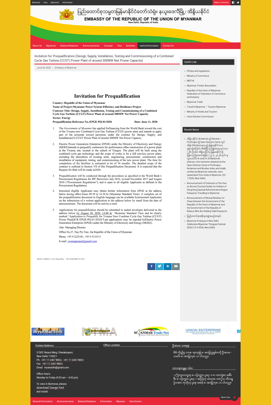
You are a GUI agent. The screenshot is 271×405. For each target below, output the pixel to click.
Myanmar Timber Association (201, 85)
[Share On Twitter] (159, 266)
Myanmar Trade (195, 102)
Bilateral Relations (69, 45)
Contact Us (168, 45)
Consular (108, 45)
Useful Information (149, 45)
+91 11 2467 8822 (51, 359)
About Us (37, 45)
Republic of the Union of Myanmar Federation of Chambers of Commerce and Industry (206, 93)
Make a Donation (221, 2)
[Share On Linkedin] (168, 266)
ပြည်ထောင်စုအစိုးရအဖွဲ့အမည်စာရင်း (204, 216)
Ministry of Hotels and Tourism (202, 111)
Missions (36, 2)
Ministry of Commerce (198, 76)
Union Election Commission (200, 116)
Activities (130, 45)
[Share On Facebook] (151, 266)
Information (67, 2)
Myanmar (55, 2)
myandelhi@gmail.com (56, 367)
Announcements (91, 45)
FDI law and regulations (198, 71)
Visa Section (135, 401)
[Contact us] (176, 266)
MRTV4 (190, 80)
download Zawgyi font (50, 387)
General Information (43, 401)
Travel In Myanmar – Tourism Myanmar (206, 107)
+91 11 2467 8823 (74, 359)
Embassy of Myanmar (66, 67)
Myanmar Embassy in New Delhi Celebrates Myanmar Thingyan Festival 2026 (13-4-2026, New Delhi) (206, 224)
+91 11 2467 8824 (52, 363)
